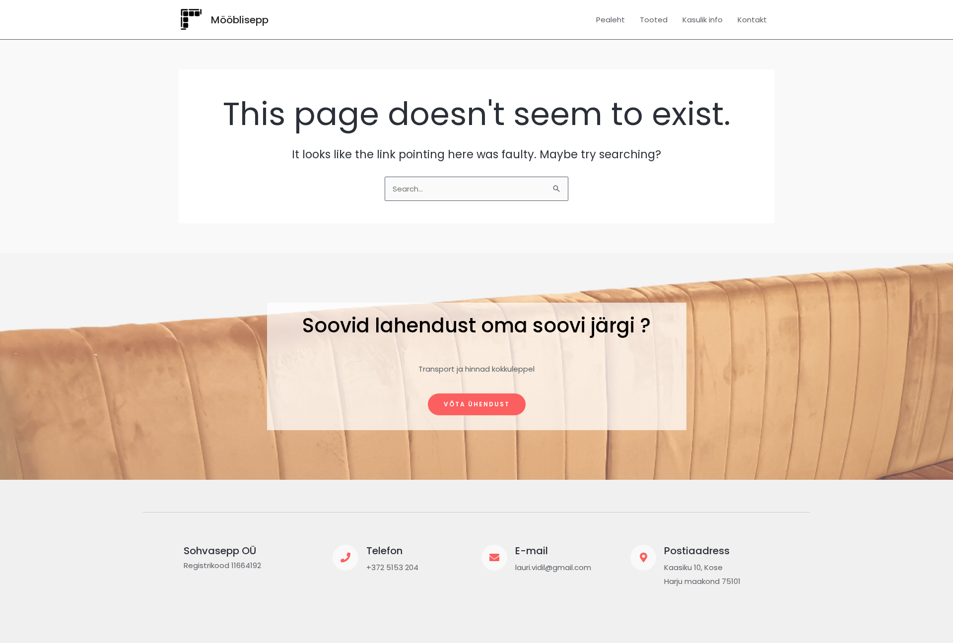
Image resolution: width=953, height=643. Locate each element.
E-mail (531, 551)
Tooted (654, 19)
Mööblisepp (240, 20)
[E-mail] (494, 558)
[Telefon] (345, 558)
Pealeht (610, 19)
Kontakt (752, 19)
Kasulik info (702, 19)
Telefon (384, 551)
